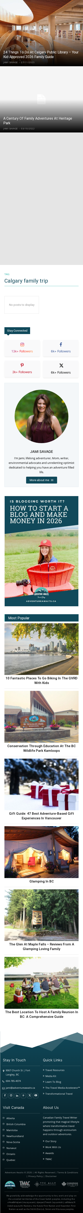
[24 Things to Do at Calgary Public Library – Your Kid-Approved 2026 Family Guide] (41, 33)
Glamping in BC (41, 881)
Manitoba (11, 1130)
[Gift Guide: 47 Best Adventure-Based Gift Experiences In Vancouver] (41, 785)
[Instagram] (11, 1095)
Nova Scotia (13, 1142)
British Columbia (15, 1124)
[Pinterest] (23, 1095)
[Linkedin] (17, 1095)
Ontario (10, 1154)
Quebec (10, 1160)
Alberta (10, 1118)
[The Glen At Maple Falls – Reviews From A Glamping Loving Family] (41, 915)
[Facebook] (4, 1095)
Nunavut (11, 1148)
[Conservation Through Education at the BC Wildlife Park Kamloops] (41, 717)
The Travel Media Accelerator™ (62, 1087)
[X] (29, 1095)
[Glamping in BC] (41, 852)
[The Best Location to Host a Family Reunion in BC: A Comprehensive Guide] (41, 983)
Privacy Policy (35, 1176)
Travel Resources (54, 1070)
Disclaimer (51, 1176)
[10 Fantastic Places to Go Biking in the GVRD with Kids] (41, 649)
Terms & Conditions (67, 1172)
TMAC (48, 1159)
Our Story (50, 1141)
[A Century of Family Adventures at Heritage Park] (41, 99)
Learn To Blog (53, 1081)
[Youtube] (35, 1095)
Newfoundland (15, 1136)
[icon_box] (22, 351)
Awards (49, 1153)
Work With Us (53, 1147)
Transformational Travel (59, 1093)
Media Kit (50, 1076)
